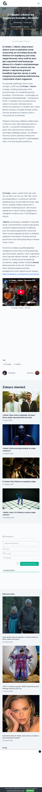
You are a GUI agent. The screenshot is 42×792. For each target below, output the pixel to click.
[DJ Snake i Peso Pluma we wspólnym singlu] (21, 468)
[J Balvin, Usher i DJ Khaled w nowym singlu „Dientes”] (21, 498)
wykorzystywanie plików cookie (15, 790)
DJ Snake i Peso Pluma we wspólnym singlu (19, 482)
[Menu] (38, 3)
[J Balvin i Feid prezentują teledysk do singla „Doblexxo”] (21, 434)
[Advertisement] (21, 167)
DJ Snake (7, 364)
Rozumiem (30, 790)
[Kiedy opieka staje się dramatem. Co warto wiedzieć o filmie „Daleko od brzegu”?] (21, 614)
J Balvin (17, 364)
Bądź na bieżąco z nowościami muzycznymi (21, 274)
